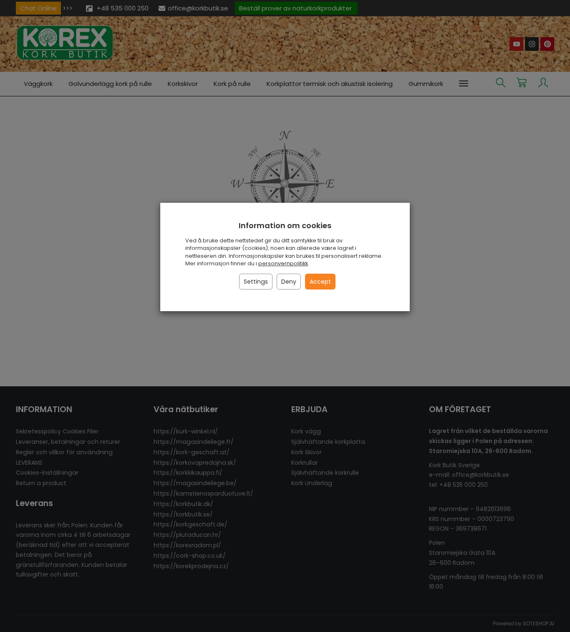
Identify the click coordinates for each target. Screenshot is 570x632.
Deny (288, 281)
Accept (320, 281)
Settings (256, 281)
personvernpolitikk (283, 263)
